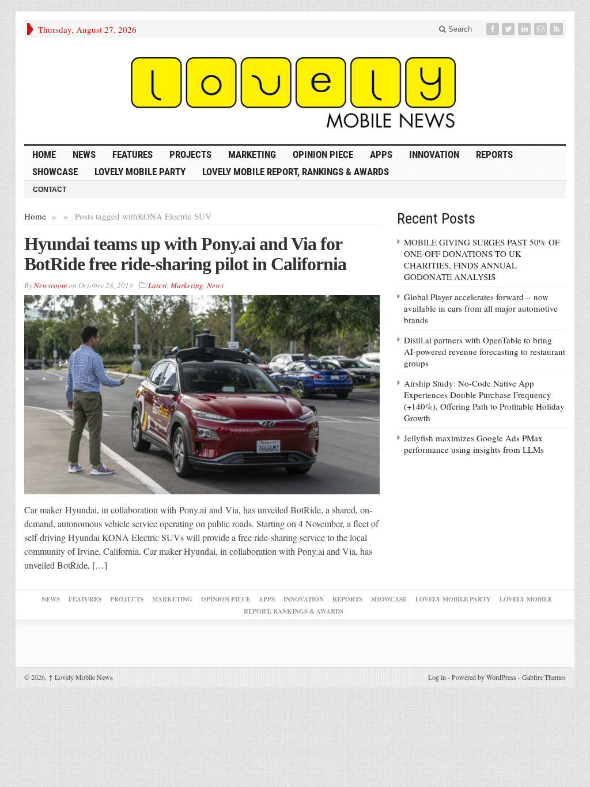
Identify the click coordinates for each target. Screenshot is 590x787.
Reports (494, 154)
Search (459, 29)
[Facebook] (494, 29)
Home (35, 216)
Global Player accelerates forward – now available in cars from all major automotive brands (481, 308)
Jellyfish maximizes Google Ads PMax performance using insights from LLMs (474, 443)
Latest (157, 285)
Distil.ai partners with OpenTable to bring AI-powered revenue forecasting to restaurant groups (484, 351)
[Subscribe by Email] (542, 29)
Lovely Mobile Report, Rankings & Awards (295, 171)
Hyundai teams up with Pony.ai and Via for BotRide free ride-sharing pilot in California (185, 253)
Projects (190, 154)
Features (132, 154)
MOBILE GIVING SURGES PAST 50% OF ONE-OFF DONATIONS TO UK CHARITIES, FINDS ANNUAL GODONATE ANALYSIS (481, 259)
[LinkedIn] (525, 29)
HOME (44, 154)
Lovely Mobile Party (140, 171)
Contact (49, 190)
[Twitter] (509, 29)
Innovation (434, 154)
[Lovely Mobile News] (295, 91)
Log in (437, 677)
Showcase (55, 171)
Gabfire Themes (544, 677)
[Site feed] (558, 29)
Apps (381, 154)
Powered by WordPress (484, 677)
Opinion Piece (323, 154)
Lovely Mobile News (80, 677)
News (84, 154)
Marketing (252, 154)
